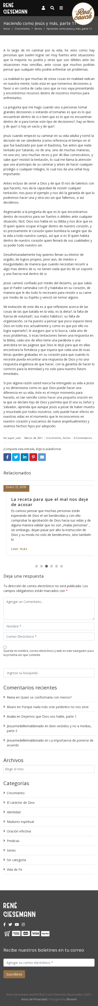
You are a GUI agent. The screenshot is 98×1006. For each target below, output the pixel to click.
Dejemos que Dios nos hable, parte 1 (49, 716)
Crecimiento (22, 28)
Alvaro (11, 707)
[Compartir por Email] (42, 457)
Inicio (6, 28)
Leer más (16, 549)
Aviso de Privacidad (34, 999)
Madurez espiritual (20, 821)
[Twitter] (10, 924)
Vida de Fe (14, 869)
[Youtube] (17, 924)
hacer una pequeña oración (68, 397)
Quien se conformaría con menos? (46, 697)
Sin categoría (16, 860)
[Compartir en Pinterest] (33, 457)
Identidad (14, 812)
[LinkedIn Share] (24, 457)
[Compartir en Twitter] (16, 457)
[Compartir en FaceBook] (7, 457)
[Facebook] (4, 924)
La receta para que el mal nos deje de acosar (46, 502)
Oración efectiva (19, 831)
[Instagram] (23, 924)
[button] (36, 566)
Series (38, 28)
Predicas (13, 841)
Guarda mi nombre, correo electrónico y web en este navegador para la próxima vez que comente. (48, 653)
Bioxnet (72, 999)
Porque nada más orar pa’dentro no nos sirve (55, 707)
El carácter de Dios (21, 802)
